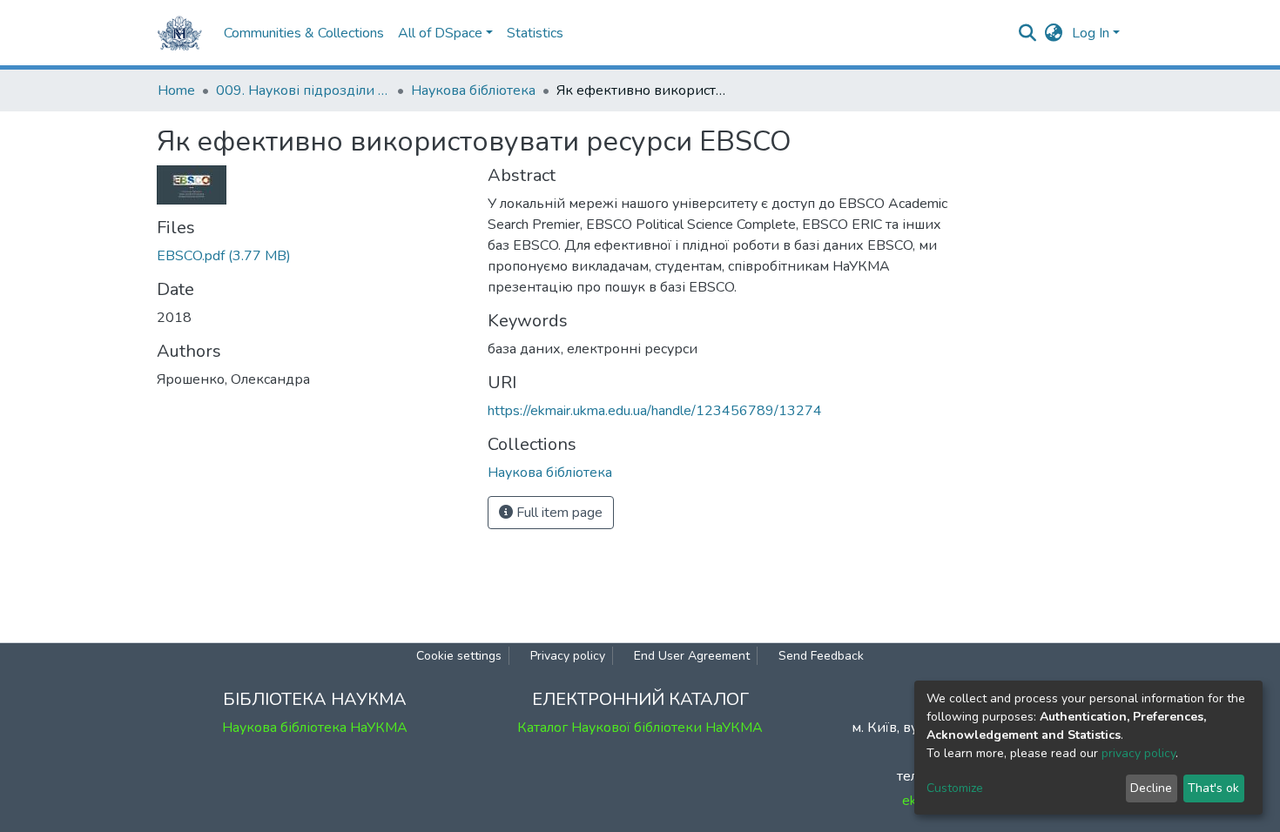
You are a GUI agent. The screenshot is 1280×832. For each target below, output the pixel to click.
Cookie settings (459, 655)
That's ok (1213, 788)
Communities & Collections (304, 33)
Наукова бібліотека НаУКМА (315, 727)
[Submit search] (1028, 33)
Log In (1090, 33)
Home (176, 90)
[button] (1054, 33)
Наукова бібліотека (473, 90)
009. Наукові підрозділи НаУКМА (303, 90)
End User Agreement (692, 655)
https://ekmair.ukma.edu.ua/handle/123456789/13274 (655, 410)
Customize (954, 788)
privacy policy (1138, 753)
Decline (1151, 788)
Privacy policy (567, 655)
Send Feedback (821, 655)
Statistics (535, 33)
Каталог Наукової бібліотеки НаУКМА (640, 727)
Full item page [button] (558, 512)
